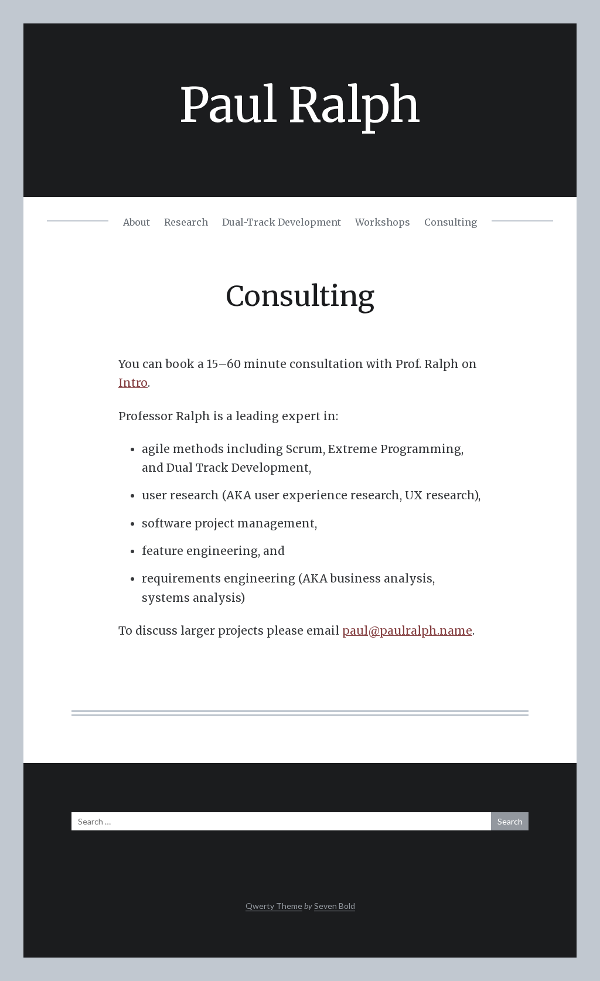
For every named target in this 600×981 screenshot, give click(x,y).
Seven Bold (334, 906)
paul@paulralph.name (407, 631)
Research (186, 222)
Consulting (450, 222)
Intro (133, 383)
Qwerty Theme (274, 906)
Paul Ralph (300, 105)
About (136, 222)
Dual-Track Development (281, 222)
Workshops (382, 222)
